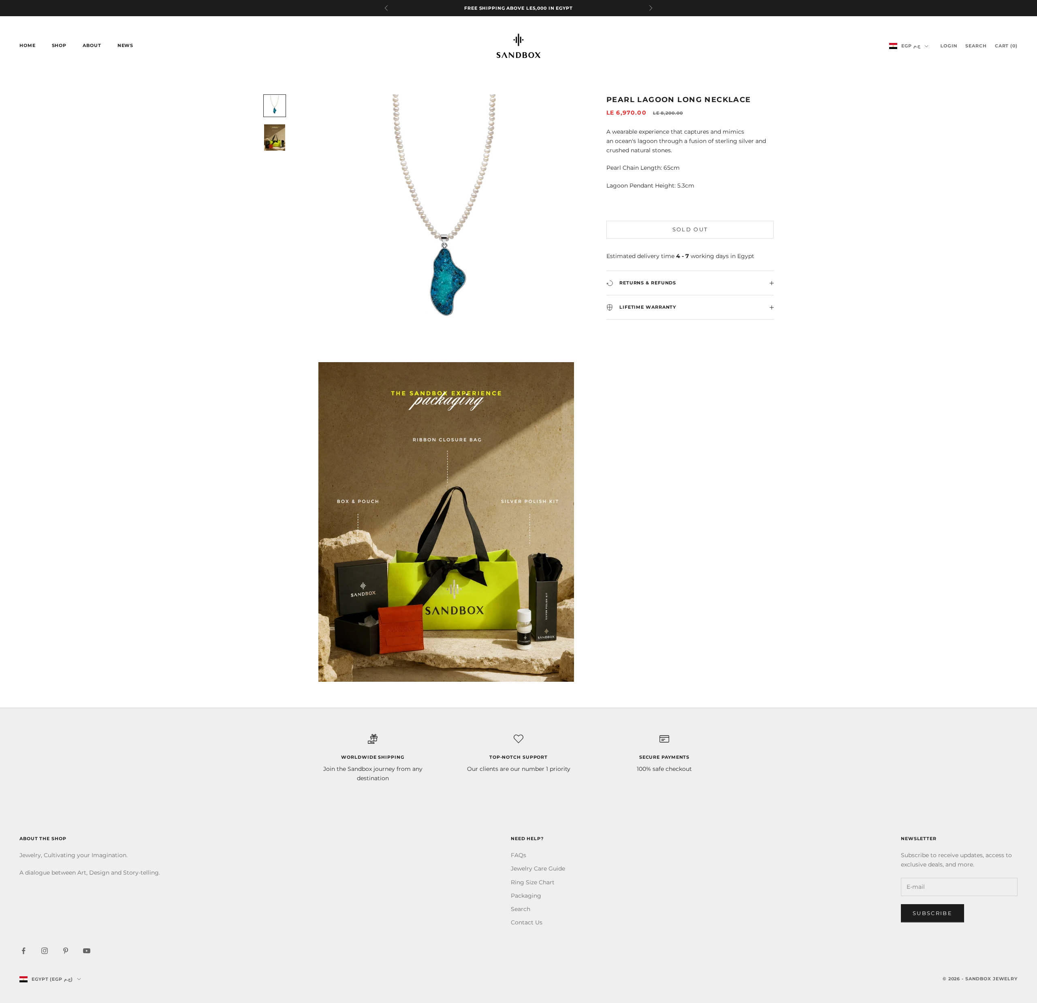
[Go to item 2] (274, 138)
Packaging (526, 895)
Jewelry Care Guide (538, 868)
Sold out (690, 229)
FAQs (518, 855)
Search (520, 909)
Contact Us (526, 922)
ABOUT (92, 45)
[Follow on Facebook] (23, 951)
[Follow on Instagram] (45, 951)
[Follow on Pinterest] (66, 951)
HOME (27, 45)
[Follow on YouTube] (87, 951)
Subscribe (932, 913)
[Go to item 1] (274, 105)
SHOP (59, 45)
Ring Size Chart (533, 882)
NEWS (125, 45)
